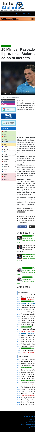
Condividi (23, 226)
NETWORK (27, 416)
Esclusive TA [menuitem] (20, 14)
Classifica (5, 128)
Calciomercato (26, 208)
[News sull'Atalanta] (12, 5)
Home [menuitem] (3, 14)
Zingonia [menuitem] (31, 14)
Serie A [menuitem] (11, 14)
